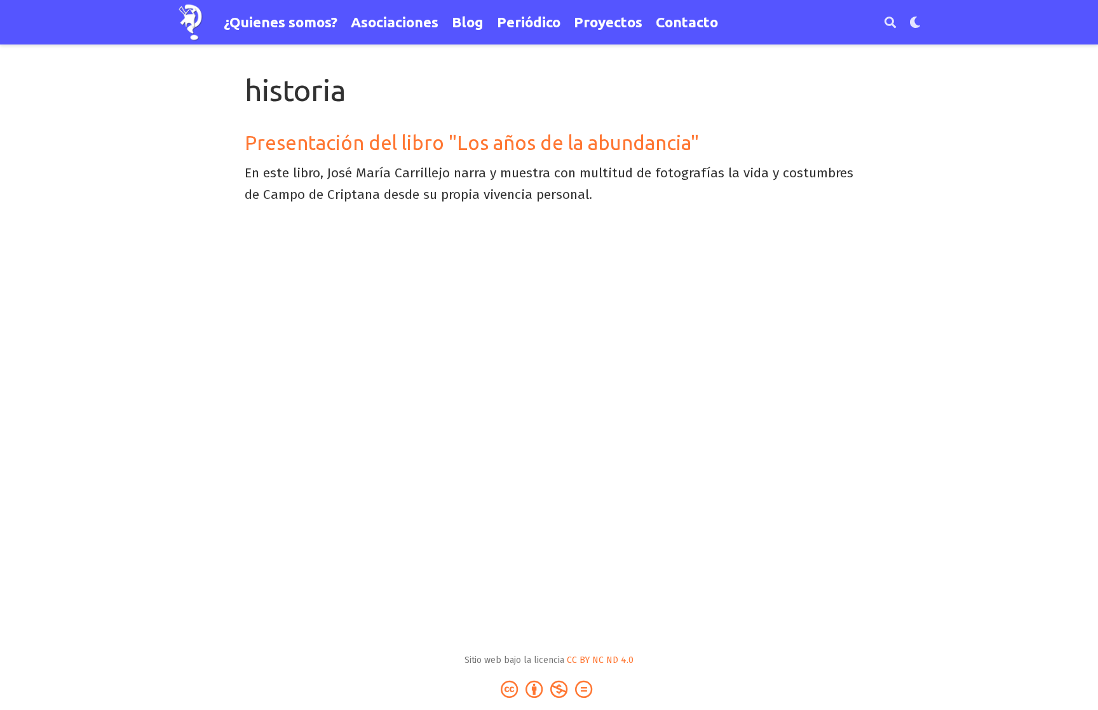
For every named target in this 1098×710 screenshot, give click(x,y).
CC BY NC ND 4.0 (600, 660)
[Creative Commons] (549, 689)
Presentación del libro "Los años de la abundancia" (472, 143)
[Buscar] (890, 22)
